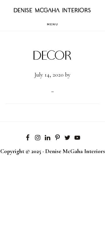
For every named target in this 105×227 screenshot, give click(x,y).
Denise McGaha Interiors (52, 10)
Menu (52, 24)
